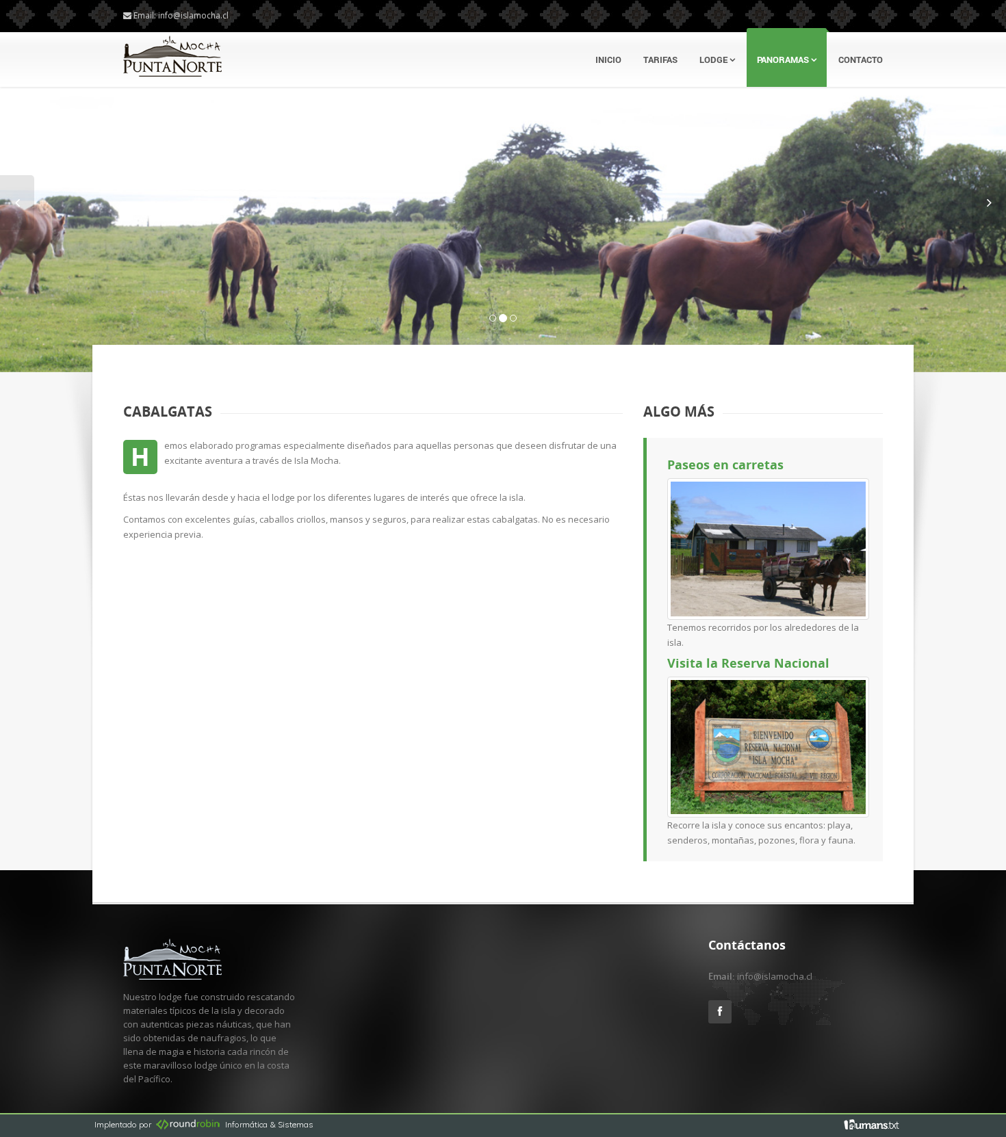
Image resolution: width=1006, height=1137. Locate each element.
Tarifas (660, 59)
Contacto (860, 59)
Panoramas (784, 59)
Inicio (608, 59)
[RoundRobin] (188, 1124)
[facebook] (872, 1124)
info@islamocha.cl (193, 15)
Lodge (714, 59)
